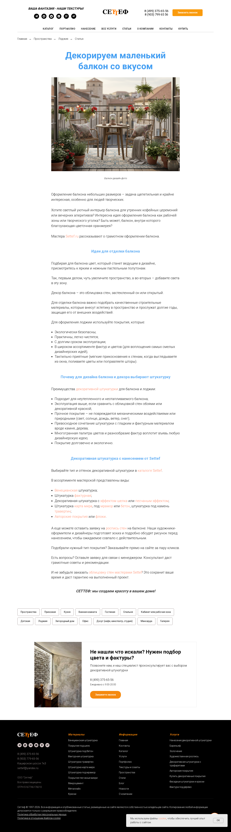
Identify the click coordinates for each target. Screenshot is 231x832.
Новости (124, 788)
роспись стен (116, 528)
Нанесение (88, 28)
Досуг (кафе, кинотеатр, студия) (115, 621)
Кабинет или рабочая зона (156, 612)
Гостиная (110, 612)
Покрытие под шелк (79, 745)
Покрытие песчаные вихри (83, 778)
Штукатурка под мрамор (82, 772)
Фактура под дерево (181, 787)
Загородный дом (64, 621)
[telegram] (36, 17)
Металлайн (74, 788)
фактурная (82, 496)
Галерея (164, 621)
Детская (25, 621)
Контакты (166, 28)
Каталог (48, 28)
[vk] (31, 745)
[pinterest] (66, 17)
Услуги (123, 756)
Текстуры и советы (129, 767)
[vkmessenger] (51, 17)
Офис (85, 621)
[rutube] (73, 17)
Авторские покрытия (71, 517)
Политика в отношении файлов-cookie (39, 818)
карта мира (83, 506)
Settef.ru (72, 236)
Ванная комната (88, 612)
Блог (121, 783)
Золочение (176, 751)
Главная (22, 38)
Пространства (43, 38)
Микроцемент (76, 783)
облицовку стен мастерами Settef (115, 572)
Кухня (67, 612)
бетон (125, 506)
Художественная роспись (184, 756)
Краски (72, 794)
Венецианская (66, 490)
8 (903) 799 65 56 (156, 14)
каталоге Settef (150, 471)
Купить (183, 28)
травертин (63, 511)
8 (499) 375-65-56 (156, 11)
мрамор (106, 506)
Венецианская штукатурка (83, 740)
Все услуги (109, 28)
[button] (187, 12)
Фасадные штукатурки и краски (187, 781)
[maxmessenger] (44, 17)
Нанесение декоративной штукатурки (191, 740)
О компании (145, 28)
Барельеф (175, 745)
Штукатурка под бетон (80, 751)
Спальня (128, 612)
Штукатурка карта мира (81, 767)
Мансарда (146, 621)
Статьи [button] (126, 28)
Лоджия (63, 38)
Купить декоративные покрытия (187, 776)
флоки (101, 517)
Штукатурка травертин (81, 761)
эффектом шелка (114, 501)
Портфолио (67, 28)
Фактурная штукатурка (81, 756)
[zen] (58, 17)
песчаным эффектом (152, 501)
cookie (162, 818)
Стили (122, 778)
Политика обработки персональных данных (41, 814)
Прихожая (50, 612)
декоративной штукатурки (97, 389)
